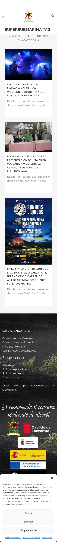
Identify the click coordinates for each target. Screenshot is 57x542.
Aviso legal (8, 365)
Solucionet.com (40, 385)
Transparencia (10, 377)
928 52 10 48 (15, 357)
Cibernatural (9, 389)
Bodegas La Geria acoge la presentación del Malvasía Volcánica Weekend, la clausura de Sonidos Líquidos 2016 (27, 164)
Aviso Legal (47, 537)
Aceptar (29, 513)
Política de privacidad (14, 369)
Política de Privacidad (31, 537)
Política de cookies (13, 537)
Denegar (28, 521)
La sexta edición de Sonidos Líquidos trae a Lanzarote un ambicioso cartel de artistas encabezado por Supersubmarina (27, 276)
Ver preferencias (28, 530)
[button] (52, 478)
